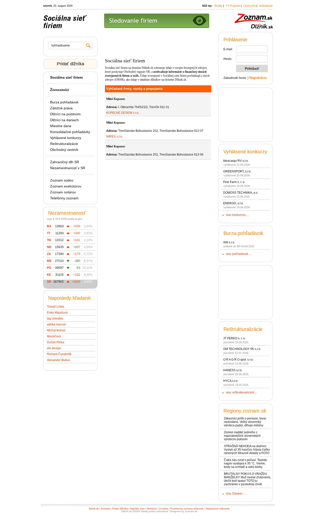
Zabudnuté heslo (234, 78)
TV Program (233, 5)
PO (49, 268)
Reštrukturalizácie (64, 144)
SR (49, 281)
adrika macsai (56, 324)
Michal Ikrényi (56, 330)
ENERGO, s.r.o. (233, 203)
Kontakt (105, 508)
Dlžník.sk (147, 67)
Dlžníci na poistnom (65, 114)
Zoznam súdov (61, 180)
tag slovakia (55, 318)
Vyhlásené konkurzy (65, 138)
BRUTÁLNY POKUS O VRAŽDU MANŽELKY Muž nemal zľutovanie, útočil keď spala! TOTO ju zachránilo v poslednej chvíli (247, 479)
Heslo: (227, 59)
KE (49, 274)
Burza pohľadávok (64, 102)
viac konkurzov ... (237, 215)
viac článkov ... (235, 493)
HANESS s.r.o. (232, 370)
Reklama (152, 508)
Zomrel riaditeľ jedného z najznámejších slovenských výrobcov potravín (242, 436)
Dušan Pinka (55, 342)
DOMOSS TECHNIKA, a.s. (240, 192)
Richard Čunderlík (59, 354)
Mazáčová (54, 336)
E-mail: (228, 49)
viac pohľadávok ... (238, 254)
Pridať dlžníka (70, 63)
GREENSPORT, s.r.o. (237, 171)
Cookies (163, 508)
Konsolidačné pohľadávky (70, 132)
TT (48, 233)
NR (49, 247)
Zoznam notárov (63, 192)
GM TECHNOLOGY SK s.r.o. (242, 349)
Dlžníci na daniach (64, 120)
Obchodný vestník (64, 150)
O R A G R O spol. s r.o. (238, 359)
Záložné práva (61, 108)
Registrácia (257, 78)
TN (49, 240)
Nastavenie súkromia (218, 508)
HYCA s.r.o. (230, 381)
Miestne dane (60, 126)
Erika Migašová (57, 312)
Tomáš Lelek (55, 306)
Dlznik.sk (94, 508)
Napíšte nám (137, 508)
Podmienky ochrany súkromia (187, 508)
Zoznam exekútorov (65, 186)
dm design (54, 348)
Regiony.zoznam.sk (244, 410)
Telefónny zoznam (64, 198)
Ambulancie (266, 5)
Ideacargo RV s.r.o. (236, 160)
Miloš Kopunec (115, 99)
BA (49, 226)
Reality (218, 5)
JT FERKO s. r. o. (234, 338)
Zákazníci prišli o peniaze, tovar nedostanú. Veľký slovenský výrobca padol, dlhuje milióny (245, 422)
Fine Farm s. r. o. (234, 182)
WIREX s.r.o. (114, 136)
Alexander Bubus (58, 360)
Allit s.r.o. (229, 242)
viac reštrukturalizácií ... (241, 392)
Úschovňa (249, 5)
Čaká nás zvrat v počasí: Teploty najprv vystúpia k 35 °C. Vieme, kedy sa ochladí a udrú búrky (245, 463)
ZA (49, 254)
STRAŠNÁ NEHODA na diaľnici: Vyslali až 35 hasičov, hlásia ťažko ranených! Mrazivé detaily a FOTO (247, 449)
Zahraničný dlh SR (64, 162)
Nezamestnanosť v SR (67, 168)
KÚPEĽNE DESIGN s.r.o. (122, 113)
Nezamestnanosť (67, 213)
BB (49, 261)
